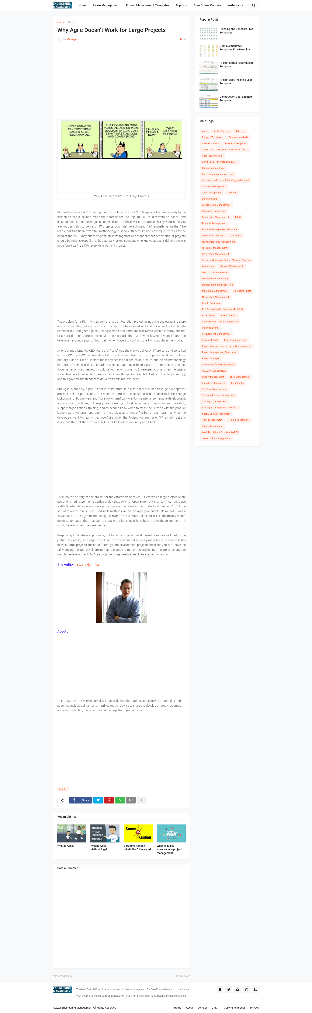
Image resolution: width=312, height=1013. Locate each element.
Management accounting (215, 278)
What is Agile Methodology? (98, 847)
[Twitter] (98, 800)
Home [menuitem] (83, 5)
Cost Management (212, 192)
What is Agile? (65, 845)
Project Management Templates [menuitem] (147, 5)
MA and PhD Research (231, 266)
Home (61, 22)
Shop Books (237, 383)
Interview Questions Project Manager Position (226, 260)
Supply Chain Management (216, 413)
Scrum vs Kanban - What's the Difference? (137, 847)
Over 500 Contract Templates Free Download (235, 47)
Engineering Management (215, 217)
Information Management (215, 254)
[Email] (131, 800)
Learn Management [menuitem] (106, 5)
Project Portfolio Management (218, 364)
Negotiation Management (215, 297)
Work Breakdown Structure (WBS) (220, 432)
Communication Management (217, 174)
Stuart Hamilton (88, 564)
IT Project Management (214, 248)
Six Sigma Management (214, 389)
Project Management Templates (219, 352)
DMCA (215, 1007)
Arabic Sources (222, 131)
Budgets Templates (212, 137)
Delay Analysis (209, 198)
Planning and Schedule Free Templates (236, 30)
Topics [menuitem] (180, 5)
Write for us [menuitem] (235, 5)
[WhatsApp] (120, 800)
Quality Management (213, 377)
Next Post (182, 975)
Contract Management (214, 186)
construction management (216, 438)
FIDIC (238, 217)
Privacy (254, 1007)
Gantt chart (236, 235)
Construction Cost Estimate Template (236, 98)
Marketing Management (215, 291)
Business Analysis (238, 137)
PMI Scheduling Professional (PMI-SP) (222, 309)
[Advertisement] (121, 80)
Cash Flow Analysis (212, 155)
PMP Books (208, 315)
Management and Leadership (217, 284)
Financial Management (214, 223)
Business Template (235, 143)
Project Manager (211, 358)
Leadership (208, 266)
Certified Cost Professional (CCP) (219, 162)
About (189, 1007)
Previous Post (63, 975)
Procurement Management (216, 334)
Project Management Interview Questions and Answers (226, 347)
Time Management (212, 420)
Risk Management (240, 377)
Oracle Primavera (211, 303)
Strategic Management (214, 401)
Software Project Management (218, 395)
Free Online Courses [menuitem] (207, 5)
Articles (72, 22)
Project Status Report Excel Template (236, 64)
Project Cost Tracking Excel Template (236, 81)
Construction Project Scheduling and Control (225, 180)
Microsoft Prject (242, 291)
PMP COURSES (229, 315)
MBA (204, 272)
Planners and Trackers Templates (220, 321)
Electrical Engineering (213, 211)
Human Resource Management (218, 241)
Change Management (213, 168)
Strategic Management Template (219, 407)
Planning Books (210, 327)
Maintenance (220, 272)
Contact (202, 1007)
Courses (232, 192)
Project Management (235, 340)
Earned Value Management (216, 205)
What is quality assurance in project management (169, 849)
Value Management (212, 426)
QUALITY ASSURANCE (214, 370)
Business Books (210, 143)
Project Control (210, 340)
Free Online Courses (212, 235)
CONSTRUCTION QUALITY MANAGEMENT (224, 149)
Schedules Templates (213, 383)
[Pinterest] (109, 800)
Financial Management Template (219, 229)
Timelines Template (239, 420)
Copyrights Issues (235, 1007)
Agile (204, 131)
